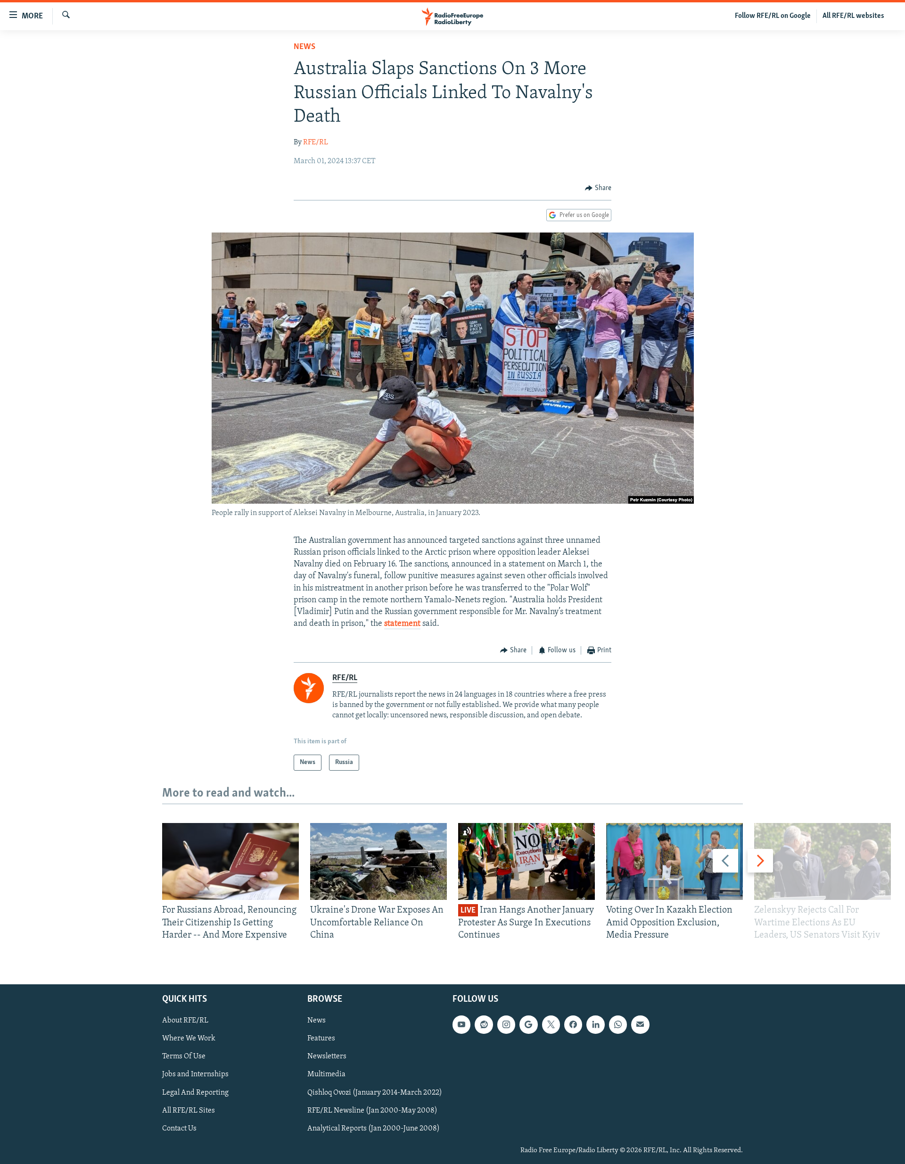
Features (321, 1039)
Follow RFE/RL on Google (773, 16)
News (304, 47)
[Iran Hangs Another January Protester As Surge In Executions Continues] (526, 861)
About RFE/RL (185, 1021)
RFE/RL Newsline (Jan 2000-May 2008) (372, 1110)
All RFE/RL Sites (188, 1110)
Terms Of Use (184, 1057)
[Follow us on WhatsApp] (618, 1025)
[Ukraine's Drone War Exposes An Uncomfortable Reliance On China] (378, 861)
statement (402, 624)
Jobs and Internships (195, 1075)
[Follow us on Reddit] (484, 1025)
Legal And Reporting (195, 1093)
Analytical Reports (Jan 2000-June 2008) (373, 1128)
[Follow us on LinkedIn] (595, 1025)
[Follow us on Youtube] (461, 1025)
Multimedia (326, 1075)
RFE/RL (315, 142)
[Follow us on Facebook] (573, 1025)
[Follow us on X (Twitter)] (551, 1025)
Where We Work (188, 1039)
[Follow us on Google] (528, 1025)
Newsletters (326, 1057)
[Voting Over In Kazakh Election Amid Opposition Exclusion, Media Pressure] (674, 861)
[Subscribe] (640, 1025)
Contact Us (179, 1128)
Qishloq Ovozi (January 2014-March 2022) (374, 1093)
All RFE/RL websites (853, 16)
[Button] (598, 188)
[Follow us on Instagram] (506, 1025)
